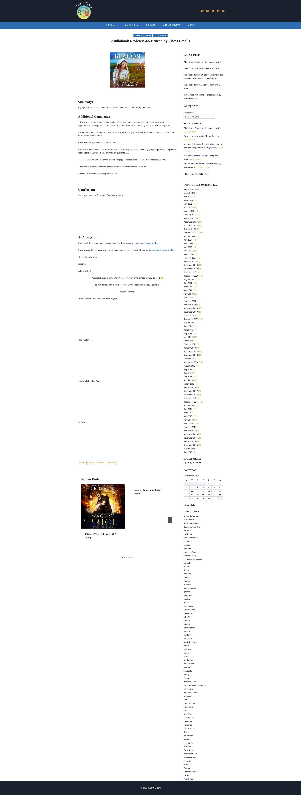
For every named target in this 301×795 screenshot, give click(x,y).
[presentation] (103, 506)
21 (203, 495)
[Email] (223, 10)
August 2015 (189, 448)
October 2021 (190, 229)
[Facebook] (202, 10)
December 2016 (191, 434)
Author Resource (191, 523)
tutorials (187, 746)
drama (186, 570)
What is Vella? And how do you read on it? (202, 62)
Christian (188, 541)
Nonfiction (188, 660)
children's (188, 534)
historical (188, 595)
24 (220, 495)
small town (188, 707)
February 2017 (190, 427)
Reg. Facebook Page (197, 174)
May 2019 (188, 333)
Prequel (187, 678)
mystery (187, 649)
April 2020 (188, 294)
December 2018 (191, 351)
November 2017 (191, 395)
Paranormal (189, 664)
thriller (186, 732)
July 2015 (188, 452)
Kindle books (189, 610)
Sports (187, 710)
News (186, 656)
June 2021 (188, 243)
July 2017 (188, 409)
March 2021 (189, 254)
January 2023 (190, 189)
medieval (100, 462)
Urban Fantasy (190, 757)
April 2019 (188, 337)
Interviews (188, 606)
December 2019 (191, 308)
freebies (187, 584)
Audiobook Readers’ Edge (146, 243)
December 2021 (191, 222)
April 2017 (188, 420)
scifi (185, 700)
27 (198, 498)
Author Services (171, 25)
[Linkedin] (212, 10)
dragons (187, 566)
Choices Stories (191, 538)
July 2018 (188, 369)
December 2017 (191, 391)
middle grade (189, 628)
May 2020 (188, 290)
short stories (189, 703)
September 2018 (191, 362)
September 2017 (191, 402)
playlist (187, 667)
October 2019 (190, 315)
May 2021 (188, 247)
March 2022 (189, 211)
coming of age (190, 552)
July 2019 (188, 326)
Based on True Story (193, 527)
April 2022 (188, 207)
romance (187, 696)
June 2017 (188, 412)
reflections (188, 689)
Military (187, 631)
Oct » (192, 505)
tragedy (187, 739)
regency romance (191, 692)
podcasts (188, 671)
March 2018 (189, 384)
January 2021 (190, 261)
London (187, 620)
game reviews (190, 588)
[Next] (170, 520)
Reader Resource (161, 35)
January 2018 (190, 387)
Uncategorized (190, 754)
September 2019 (191, 319)
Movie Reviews (190, 642)
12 (192, 491)
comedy (187, 548)
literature (188, 613)
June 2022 (188, 200)
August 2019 (189, 323)
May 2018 (188, 377)
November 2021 (191, 225)
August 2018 (189, 366)
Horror (186, 602)
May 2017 (188, 416)
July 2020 (188, 283)
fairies (91, 462)
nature (186, 653)
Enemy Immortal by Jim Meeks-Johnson (201, 68)
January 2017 (190, 430)
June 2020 (188, 287)
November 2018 (191, 355)
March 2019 (189, 341)
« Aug (186, 505)
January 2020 (190, 305)
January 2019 (190, 348)
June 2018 (188, 373)
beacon (82, 462)
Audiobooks (138, 35)
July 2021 (188, 240)
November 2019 (191, 312)
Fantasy (148, 35)
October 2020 (190, 272)
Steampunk (189, 718)
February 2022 (190, 215)
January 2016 (190, 441)
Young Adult (189, 779)
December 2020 (191, 265)
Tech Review (189, 728)
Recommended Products (195, 685)
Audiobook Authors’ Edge (163, 250)
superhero (188, 721)
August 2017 (189, 405)
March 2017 (189, 423)
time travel (111, 462)
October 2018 (190, 359)
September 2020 (191, 276)
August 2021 (189, 236)
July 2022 (188, 197)
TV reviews (188, 750)
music (186, 646)
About (191, 25)
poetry (186, 674)
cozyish (187, 563)
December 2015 (191, 445)
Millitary (187, 635)
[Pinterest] (207, 10)
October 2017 (190, 398)
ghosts (187, 592)
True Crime (188, 743)
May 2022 (188, 204)
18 (186, 495)
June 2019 (188, 330)
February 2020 (190, 301)
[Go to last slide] (85, 520)
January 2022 (190, 218)
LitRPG (187, 617)
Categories (188, 113)
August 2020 (189, 279)
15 (209, 491)
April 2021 (188, 251)
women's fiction (191, 772)
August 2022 (189, 193)
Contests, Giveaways (193, 559)
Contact (150, 25)
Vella (186, 764)
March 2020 (189, 297)
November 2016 (191, 438)
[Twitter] (218, 10)
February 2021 (190, 258)
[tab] (122, 557)
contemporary (190, 556)
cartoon (187, 530)
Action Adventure (191, 516)
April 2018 (188, 380)
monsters (188, 638)
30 (214, 498)
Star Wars (188, 714)
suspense (188, 725)
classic (187, 545)
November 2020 (191, 269)
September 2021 (191, 233)
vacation (187, 761)
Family (186, 577)
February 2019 (190, 344)
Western (187, 768)
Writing (187, 775)
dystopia (187, 574)
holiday (187, 599)
